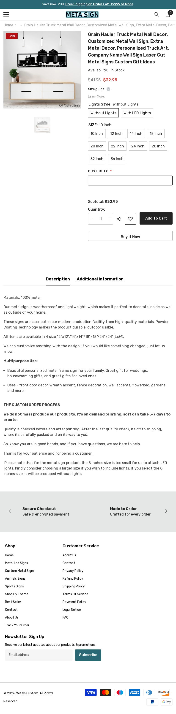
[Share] (121, 219)
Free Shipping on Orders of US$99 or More (99, 4)
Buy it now (130, 237)
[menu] (6, 14)
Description (58, 279)
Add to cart (156, 218)
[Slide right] (165, 511)
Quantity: (96, 209)
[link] (45, 511)
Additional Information (100, 279)
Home (8, 25)
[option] (42, 70)
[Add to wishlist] (130, 219)
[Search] (157, 14)
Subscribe (88, 655)
